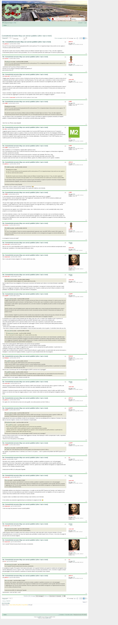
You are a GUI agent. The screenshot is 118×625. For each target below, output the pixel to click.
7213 (74, 357)
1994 (74, 64)
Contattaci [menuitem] (62, 614)
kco (69, 457)
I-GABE (70, 101)
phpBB (39, 616)
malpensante (71, 266)
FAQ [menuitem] (15, 22)
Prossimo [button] (86, 38)
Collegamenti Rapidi (8, 22)
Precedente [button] (76, 38)
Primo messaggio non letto (60, 38)
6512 (74, 295)
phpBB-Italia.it (48, 617)
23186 (74, 267)
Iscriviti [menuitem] (80, 22)
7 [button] (81, 38)
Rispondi (4, 37)
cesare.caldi (71, 79)
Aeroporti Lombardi (44, 12)
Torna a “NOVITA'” (7, 601)
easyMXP (71, 293)
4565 (74, 103)
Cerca (82, 19)
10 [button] (85, 38)
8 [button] (82, 38)
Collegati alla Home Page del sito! (62, 19)
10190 (74, 81)
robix (70, 138)
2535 (74, 140)
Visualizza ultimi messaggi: (29, 596)
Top (86, 53)
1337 (74, 43)
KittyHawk (71, 356)
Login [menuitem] (85, 22)
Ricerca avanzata (84, 19)
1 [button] (77, 38)
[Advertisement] (22, 30)
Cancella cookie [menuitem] (69, 614)
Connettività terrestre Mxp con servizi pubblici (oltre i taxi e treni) (27, 36)
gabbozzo (71, 41)
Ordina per (46, 596)
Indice (5, 614)
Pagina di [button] (74, 38)
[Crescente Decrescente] (59, 596)
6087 (74, 459)
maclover (71, 62)
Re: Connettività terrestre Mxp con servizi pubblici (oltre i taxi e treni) (27, 42)
